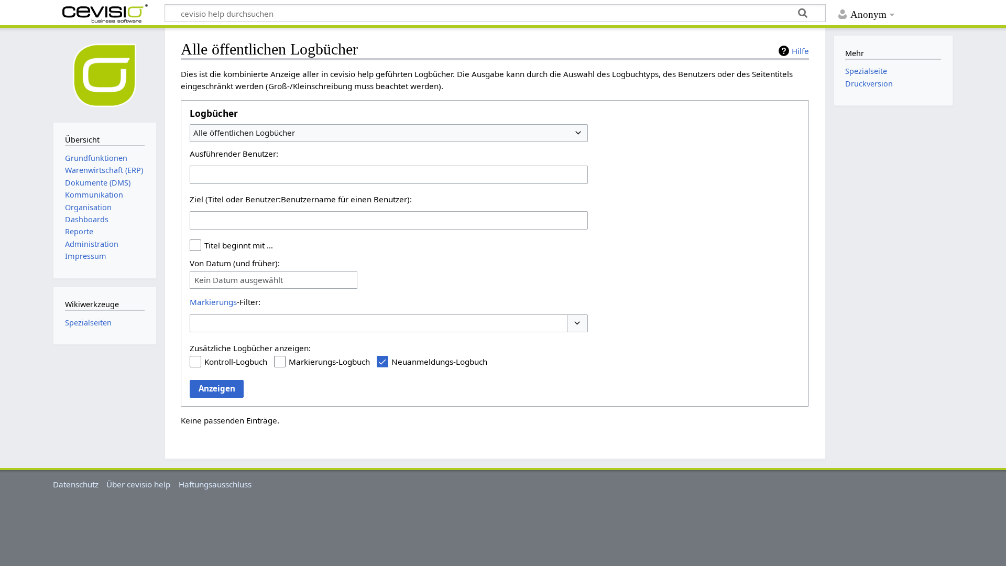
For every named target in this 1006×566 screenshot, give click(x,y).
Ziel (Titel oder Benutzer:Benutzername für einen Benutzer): (301, 199)
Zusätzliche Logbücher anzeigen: (250, 348)
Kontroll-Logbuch (235, 361)
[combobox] (389, 133)
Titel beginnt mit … (238, 245)
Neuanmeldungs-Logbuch (439, 361)
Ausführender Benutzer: (234, 153)
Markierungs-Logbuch (329, 361)
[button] (577, 323)
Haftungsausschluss (215, 484)
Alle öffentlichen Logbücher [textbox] (244, 132)
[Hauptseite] (105, 74)
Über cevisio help (138, 484)
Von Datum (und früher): (235, 263)
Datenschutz (76, 484)
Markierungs (213, 302)
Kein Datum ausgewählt (238, 280)
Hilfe (800, 51)
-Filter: (225, 302)
